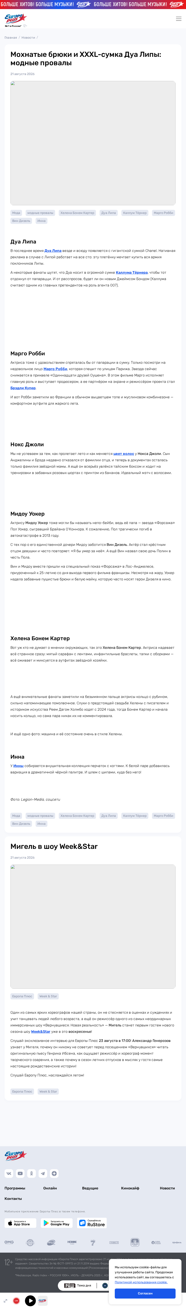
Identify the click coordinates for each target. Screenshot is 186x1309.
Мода (16, 213)
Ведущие (90, 1188)
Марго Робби (163, 213)
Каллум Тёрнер (135, 213)
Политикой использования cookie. (141, 1282)
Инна (41, 221)
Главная (11, 38)
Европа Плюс (22, 996)
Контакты (13, 1198)
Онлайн (50, 1188)
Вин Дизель (21, 221)
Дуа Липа (108, 213)
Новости (28, 38)
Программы (15, 1188)
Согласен (145, 1293)
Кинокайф (130, 1188)
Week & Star (48, 996)
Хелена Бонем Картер (77, 213)
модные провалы (40, 213)
